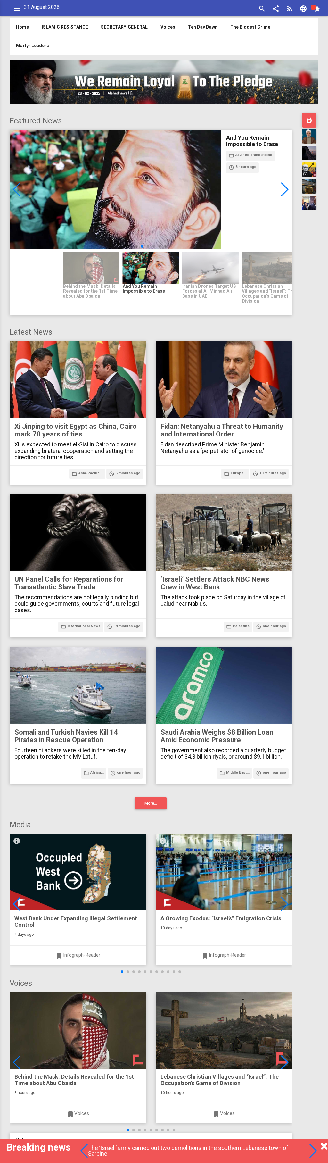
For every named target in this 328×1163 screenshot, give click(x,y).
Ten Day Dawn (202, 26)
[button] (276, 9)
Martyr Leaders (32, 45)
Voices (167, 26)
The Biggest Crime (250, 26)
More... (150, 803)
